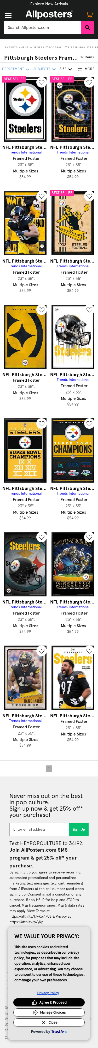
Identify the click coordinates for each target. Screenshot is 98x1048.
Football (56, 47)
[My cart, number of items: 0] (89, 15)
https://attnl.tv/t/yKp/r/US (30, 916)
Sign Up (78, 829)
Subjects (41, 69)
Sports (38, 47)
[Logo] (49, 14)
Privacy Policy (48, 992)
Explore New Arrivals (49, 4)
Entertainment (17, 47)
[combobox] (42, 27)
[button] (49, 4)
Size (63, 69)
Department (13, 69)
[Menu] (8, 15)
